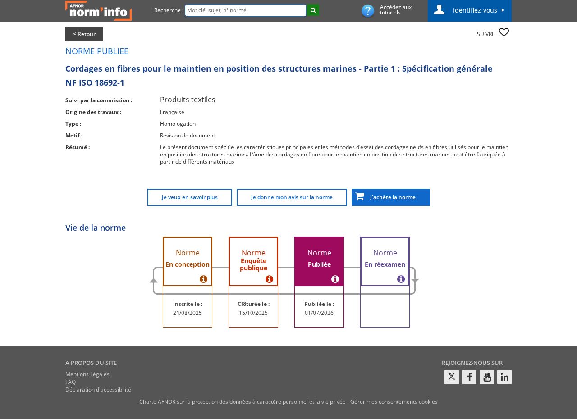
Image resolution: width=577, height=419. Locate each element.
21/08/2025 (187, 313)
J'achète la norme (391, 197)
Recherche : (168, 10)
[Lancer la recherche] (313, 10)
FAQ (70, 382)
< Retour (84, 34)
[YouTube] (487, 377)
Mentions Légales (87, 374)
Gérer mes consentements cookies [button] (394, 401)
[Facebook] (469, 377)
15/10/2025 (253, 313)
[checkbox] (504, 32)
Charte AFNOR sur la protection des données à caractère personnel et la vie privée (242, 401)
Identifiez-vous (475, 10)
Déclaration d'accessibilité (98, 389)
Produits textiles (187, 100)
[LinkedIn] (504, 377)
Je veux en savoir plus (190, 197)
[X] (451, 377)
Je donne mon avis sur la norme (292, 197)
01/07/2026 (319, 313)
